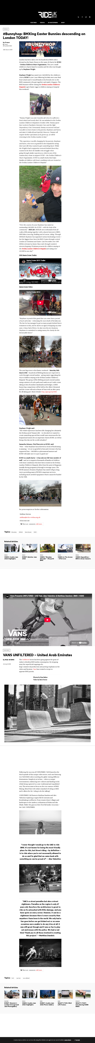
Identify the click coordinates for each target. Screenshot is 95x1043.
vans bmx (18, 978)
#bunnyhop (14, 532)
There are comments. (32, 524)
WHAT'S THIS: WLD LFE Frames (65, 1000)
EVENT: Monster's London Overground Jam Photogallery (11, 1000)
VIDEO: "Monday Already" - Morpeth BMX (47, 554)
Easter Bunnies (28, 532)
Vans (34, 669)
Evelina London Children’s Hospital (34, 249)
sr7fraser (6, 44)
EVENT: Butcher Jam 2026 (29, 554)
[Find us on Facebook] (82, 17)
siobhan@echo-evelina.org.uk (30, 517)
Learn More (67, 1040)
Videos (42, 22)
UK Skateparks (53, 22)
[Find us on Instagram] (90, 17)
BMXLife (21, 532)
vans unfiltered (26, 978)
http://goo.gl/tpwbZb (49, 392)
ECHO (35, 532)
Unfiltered (26, 660)
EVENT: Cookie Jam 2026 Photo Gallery (47, 1000)
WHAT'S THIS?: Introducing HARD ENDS (83, 1000)
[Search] (78, 17)
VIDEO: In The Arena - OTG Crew (65, 554)
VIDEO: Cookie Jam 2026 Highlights (11, 554)
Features (33, 22)
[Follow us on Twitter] (86, 17)
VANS (12, 978)
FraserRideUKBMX (8, 45)
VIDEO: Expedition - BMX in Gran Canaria (83, 554)
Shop (63, 22)
